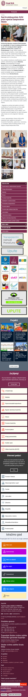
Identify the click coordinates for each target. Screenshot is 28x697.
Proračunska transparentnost (8, 203)
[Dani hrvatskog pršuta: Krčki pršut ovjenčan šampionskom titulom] (7, 153)
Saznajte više (3, 690)
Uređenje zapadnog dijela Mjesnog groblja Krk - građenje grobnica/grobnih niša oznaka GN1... (7, 356)
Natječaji (4, 192)
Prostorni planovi (6, 206)
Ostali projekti (14, 366)
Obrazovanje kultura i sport (12, 483)
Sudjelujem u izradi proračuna (8, 200)
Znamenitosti (10, 574)
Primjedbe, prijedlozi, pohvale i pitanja (10, 220)
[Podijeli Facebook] (24, 24)
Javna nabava (5, 212)
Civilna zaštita (5, 231)
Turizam (7, 489)
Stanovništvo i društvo (11, 516)
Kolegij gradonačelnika (10, 436)
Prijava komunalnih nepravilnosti (13, 403)
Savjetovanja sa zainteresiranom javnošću (11, 186)
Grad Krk (12, 4)
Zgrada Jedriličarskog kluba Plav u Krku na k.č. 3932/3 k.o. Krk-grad (21, 355)
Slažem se (4, 694)
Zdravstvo (7, 502)
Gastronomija (10, 552)
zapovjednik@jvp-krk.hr (11, 651)
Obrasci (4, 195)
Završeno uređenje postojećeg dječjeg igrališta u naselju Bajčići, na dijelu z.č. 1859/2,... (7, 336)
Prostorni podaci (9, 528)
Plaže (7, 596)
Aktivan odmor (10, 581)
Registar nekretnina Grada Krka (9, 218)
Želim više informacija (15, 694)
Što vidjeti (9, 566)
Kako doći (9, 545)
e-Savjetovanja (9, 391)
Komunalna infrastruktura (11, 522)
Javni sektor (8, 496)
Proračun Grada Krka (6, 198)
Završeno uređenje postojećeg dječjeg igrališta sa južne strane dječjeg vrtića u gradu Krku (21, 336)
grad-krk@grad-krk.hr (11, 632)
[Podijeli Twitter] (26, 24)
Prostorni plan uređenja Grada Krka (10, 209)
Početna (2, 15)
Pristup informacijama (7, 189)
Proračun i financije (10, 476)
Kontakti (5, 656)
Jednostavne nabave (6, 215)
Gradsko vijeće (9, 443)
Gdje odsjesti (10, 589)
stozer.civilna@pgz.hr (11, 641)
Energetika (7, 509)
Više (14, 470)
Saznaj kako (14, 384)
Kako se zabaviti (11, 559)
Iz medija (5, 675)
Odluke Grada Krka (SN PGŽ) (12, 449)
